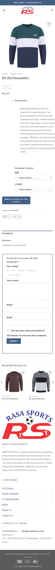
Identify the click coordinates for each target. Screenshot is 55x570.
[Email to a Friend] (20, 216)
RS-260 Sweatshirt (37, 399)
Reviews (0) (7, 233)
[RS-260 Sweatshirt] (41, 382)
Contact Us (7, 515)
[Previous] (2, 388)
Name (10, 305)
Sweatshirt (16, 74)
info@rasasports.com (32, 531)
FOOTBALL (8, 488)
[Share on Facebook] (9, 216)
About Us (6, 510)
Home (5, 74)
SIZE (17, 172)
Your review (13, 280)
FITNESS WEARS (10, 499)
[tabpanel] (34, 135)
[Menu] (4, 10)
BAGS (5, 504)
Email (10, 317)
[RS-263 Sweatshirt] (14, 382)
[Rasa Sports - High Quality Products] (27, 10)
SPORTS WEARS (10, 493)
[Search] (52, 10)
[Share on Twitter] (15, 216)
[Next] (53, 388)
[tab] (27, 233)
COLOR (18, 184)
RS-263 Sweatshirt (10, 399)
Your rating (13, 266)
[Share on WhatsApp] (4, 216)
